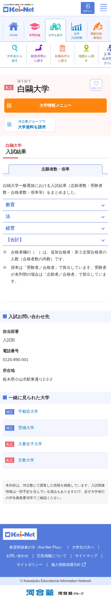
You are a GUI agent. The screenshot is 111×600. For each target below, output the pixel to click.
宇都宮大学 (28, 411)
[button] (104, 54)
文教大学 (26, 460)
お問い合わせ (17, 556)
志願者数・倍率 (55, 169)
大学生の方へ (83, 547)
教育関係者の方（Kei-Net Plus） (36, 547)
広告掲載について (52, 556)
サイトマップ (86, 556)
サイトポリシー (30, 564)
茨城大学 (26, 427)
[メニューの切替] (103, 7)
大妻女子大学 (30, 444)
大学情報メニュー (55, 105)
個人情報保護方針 (66, 564)
